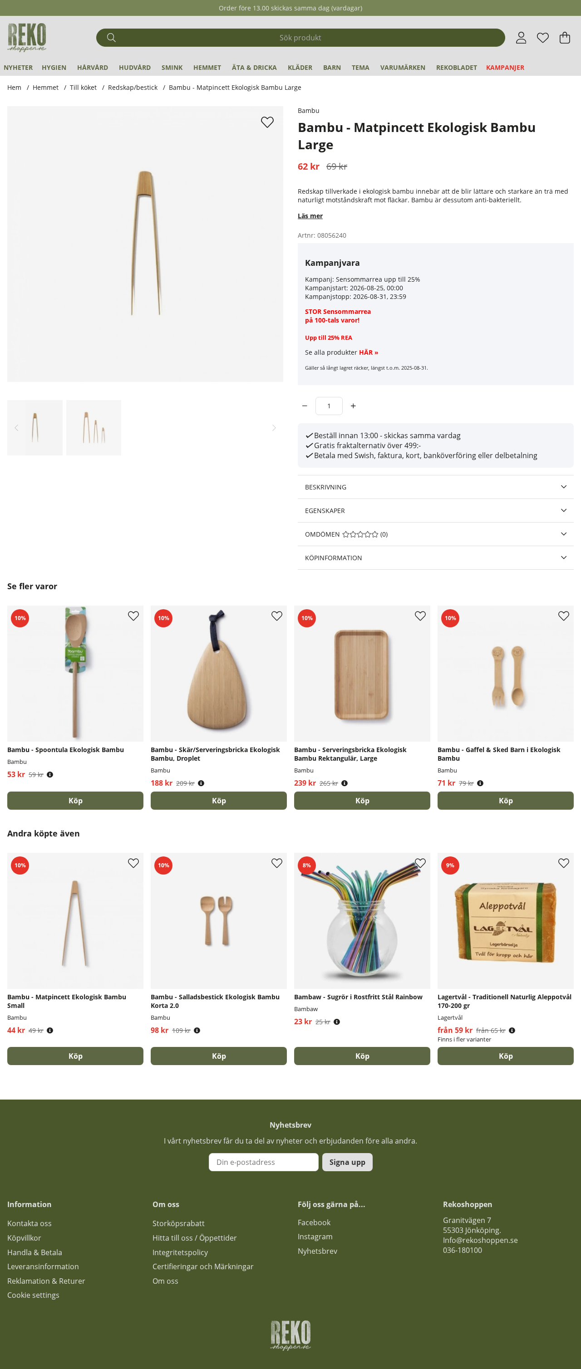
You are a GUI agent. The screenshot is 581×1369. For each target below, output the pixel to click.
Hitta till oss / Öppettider (195, 1238)
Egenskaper (325, 510)
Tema (360, 67)
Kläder (300, 67)
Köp (506, 1056)
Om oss (165, 1281)
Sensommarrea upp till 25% (378, 279)
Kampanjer (505, 67)
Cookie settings (33, 1295)
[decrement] (305, 406)
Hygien (54, 67)
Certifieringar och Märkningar (203, 1266)
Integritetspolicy (180, 1252)
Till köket (83, 87)
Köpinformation (333, 557)
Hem (14, 87)
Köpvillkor (24, 1238)
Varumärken (402, 67)
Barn (332, 67)
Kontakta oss (29, 1223)
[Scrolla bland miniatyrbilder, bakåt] (16, 428)
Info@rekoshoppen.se (480, 1240)
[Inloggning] (521, 37)
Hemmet (207, 67)
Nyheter (18, 67)
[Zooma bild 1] (145, 244)
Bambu (309, 110)
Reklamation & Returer (46, 1281)
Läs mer (310, 215)
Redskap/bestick (133, 87)
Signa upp (347, 1162)
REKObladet (456, 67)
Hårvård (92, 67)
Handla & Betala (34, 1252)
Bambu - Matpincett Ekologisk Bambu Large (235, 87)
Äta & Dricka (254, 67)
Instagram (315, 1237)
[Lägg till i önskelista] (268, 122)
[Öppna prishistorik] (50, 774)
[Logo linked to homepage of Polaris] (26, 37)
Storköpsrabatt (179, 1223)
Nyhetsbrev (317, 1251)
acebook (315, 1222)
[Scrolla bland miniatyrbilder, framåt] (274, 428)
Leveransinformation (43, 1266)
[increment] (353, 406)
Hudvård (135, 67)
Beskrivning (325, 487)
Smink (172, 67)
